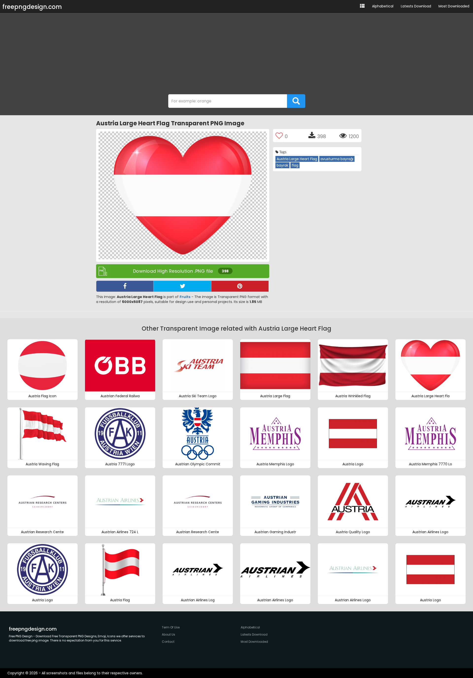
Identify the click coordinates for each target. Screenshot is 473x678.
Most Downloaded (454, 6)
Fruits (185, 296)
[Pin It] (240, 286)
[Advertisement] (236, 54)
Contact (168, 642)
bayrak (282, 165)
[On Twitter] (182, 286)
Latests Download (416, 6)
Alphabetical (382, 6)
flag (295, 165)
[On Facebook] (125, 286)
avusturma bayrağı (337, 158)
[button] (362, 6)
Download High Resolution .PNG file (181, 271)
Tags (282, 152)
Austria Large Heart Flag (297, 158)
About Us (168, 634)
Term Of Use (171, 627)
